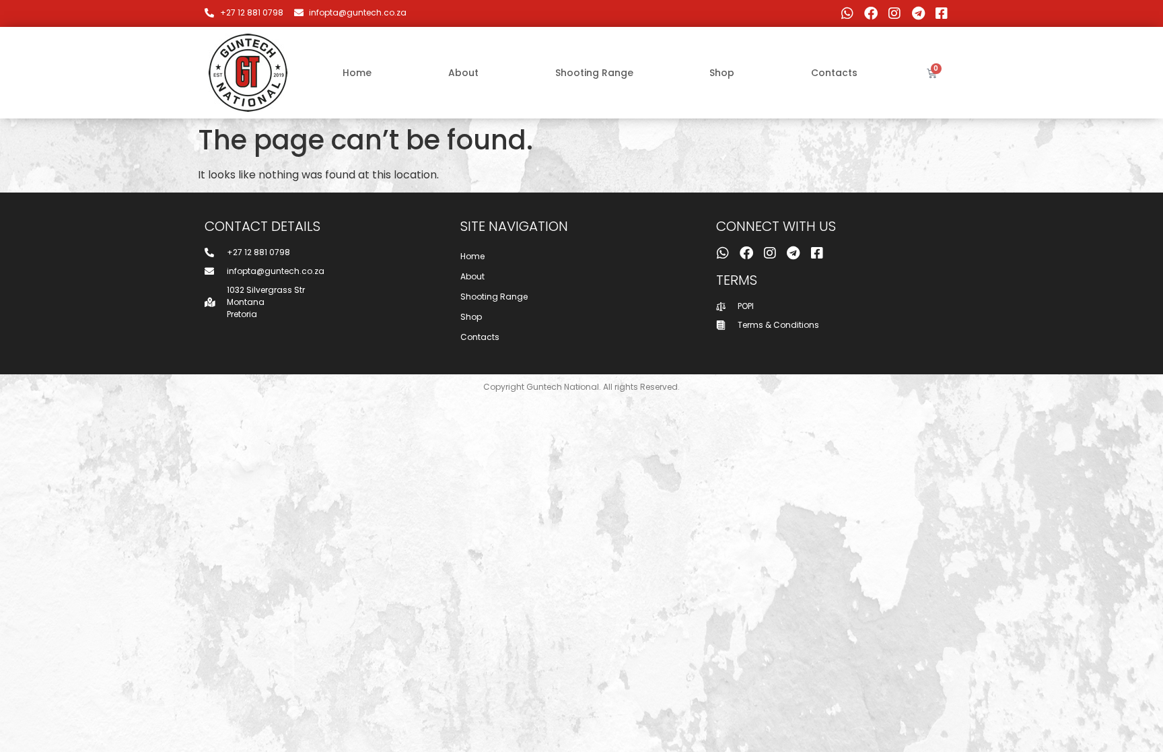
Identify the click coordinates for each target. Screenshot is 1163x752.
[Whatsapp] (847, 13)
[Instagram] (894, 13)
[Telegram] (918, 13)
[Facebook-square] (941, 13)
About (463, 72)
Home (357, 72)
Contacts (834, 72)
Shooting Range (594, 72)
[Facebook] (871, 13)
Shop (721, 72)
